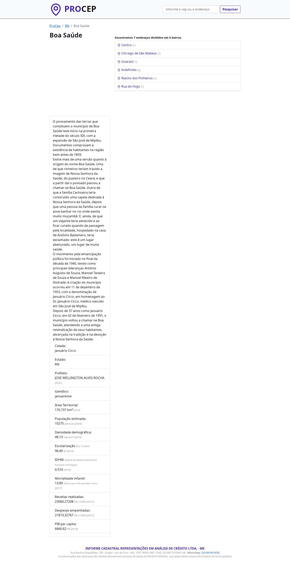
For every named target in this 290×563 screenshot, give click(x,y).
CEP (80, 8)
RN (67, 26)
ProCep (55, 26)
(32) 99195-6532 (210, 552)
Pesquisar (230, 9)
